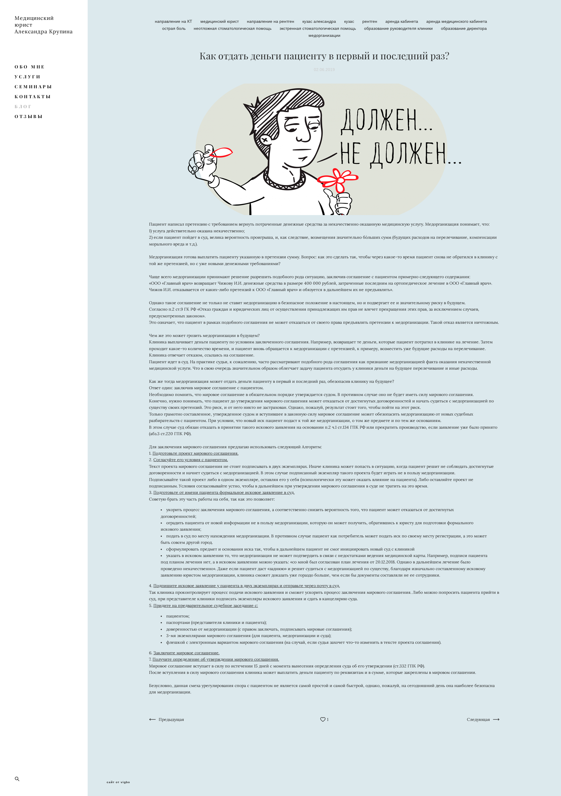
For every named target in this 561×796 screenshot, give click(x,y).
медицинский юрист (220, 21)
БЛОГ (23, 106)
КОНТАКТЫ (33, 96)
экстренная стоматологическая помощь (318, 28)
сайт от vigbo (118, 782)
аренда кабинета (402, 21)
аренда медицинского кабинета (456, 21)
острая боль (174, 28)
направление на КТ (174, 21)
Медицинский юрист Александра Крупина (44, 25)
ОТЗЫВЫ (29, 116)
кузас (349, 21)
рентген (370, 21)
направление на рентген (271, 21)
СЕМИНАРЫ (34, 86)
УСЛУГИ (28, 76)
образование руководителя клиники (399, 28)
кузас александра (319, 21)
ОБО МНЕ (30, 67)
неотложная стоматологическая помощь (233, 28)
